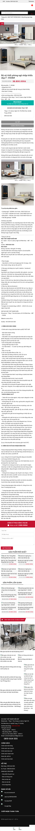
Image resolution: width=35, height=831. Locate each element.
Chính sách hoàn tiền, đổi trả (17, 756)
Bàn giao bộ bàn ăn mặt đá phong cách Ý (12, 651)
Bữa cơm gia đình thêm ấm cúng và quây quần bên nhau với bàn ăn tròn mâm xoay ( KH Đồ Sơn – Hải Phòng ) (10, 704)
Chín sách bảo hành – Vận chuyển (17, 748)
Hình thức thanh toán (17, 754)
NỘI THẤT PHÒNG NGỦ (14, 17)
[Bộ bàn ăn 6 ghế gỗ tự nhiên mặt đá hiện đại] (26, 557)
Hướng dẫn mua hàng (17, 126)
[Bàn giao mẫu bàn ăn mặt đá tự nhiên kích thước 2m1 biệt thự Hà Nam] (29, 691)
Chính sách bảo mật (17, 751)
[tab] (17, 122)
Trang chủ (4, 17)
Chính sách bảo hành (17, 759)
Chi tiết (17, 122)
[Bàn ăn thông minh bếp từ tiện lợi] (26, 656)
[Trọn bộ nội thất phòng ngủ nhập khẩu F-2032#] (9, 604)
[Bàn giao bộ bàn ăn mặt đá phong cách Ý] (17, 637)
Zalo (14, 829)
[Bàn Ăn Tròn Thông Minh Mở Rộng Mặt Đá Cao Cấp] (9, 557)
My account (30, 1)
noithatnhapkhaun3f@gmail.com (14, 736)
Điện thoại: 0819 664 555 (17, 739)
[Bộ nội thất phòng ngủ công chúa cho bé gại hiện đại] (9, 590)
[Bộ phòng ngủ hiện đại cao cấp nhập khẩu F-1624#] (26, 589)
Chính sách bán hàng (17, 746)
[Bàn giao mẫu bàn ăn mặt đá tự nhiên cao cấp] (8, 656)
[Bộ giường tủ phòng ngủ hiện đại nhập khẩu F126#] (26, 604)
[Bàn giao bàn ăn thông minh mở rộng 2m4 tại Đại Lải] (29, 668)
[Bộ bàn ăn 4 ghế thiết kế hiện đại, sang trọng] (9, 570)
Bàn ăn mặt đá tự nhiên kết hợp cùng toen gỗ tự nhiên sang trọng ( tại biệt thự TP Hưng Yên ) (11, 679)
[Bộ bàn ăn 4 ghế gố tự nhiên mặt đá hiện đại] (26, 570)
